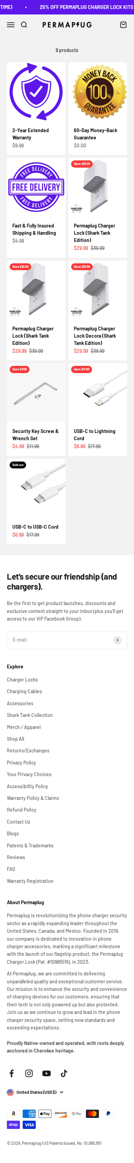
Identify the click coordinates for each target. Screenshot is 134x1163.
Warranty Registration (30, 881)
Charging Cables (24, 691)
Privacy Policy (21, 762)
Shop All (15, 739)
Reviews (16, 857)
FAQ (11, 869)
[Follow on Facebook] (11, 1073)
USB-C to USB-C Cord (35, 527)
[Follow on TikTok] (64, 1073)
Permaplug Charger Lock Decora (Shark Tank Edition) (95, 336)
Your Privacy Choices (29, 774)
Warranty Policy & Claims (33, 798)
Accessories (20, 703)
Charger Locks (22, 680)
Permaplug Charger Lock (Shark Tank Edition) (94, 233)
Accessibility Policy (27, 786)
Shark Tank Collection (30, 715)
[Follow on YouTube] (46, 1073)
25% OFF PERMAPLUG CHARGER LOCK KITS (83, 7)
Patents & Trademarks (30, 845)
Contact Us (18, 822)
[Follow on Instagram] (29, 1073)
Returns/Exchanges (28, 750)
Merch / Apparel (24, 727)
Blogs (13, 833)
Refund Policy (21, 810)
